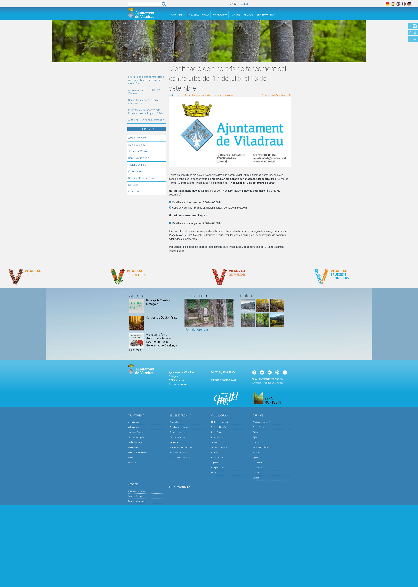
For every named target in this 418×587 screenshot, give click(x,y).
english (398, 4)
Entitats (214, 452)
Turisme (235, 14)
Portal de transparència (179, 427)
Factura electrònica (177, 437)
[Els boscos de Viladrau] (262, 311)
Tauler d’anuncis (177, 442)
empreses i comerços (136, 491)
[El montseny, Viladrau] (248, 311)
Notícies (133, 184)
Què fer (256, 473)
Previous (187, 316)
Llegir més (135, 350)
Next (231, 316)
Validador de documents (180, 457)
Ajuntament (178, 14)
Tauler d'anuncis (137, 164)
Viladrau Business (136, 496)
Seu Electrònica (199, 14)
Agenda (214, 463)
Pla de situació (217, 457)
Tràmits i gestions (177, 432)
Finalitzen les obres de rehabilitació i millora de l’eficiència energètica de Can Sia (146, 80)
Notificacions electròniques (181, 447)
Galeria (256, 478)
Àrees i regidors (137, 138)
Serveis (214, 442)
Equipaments (217, 468)
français (404, 4)
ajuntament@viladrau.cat (224, 379)
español (393, 4)
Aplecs (255, 437)
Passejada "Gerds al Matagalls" (158, 302)
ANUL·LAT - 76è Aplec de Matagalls (146, 120)
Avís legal (257, 382)
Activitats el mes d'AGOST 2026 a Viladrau (145, 92)
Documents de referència (142, 178)
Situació (256, 452)
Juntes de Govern (138, 151)
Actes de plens (136, 144)
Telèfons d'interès (218, 427)
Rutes (255, 432)
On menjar (257, 463)
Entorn (256, 442)
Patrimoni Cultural (261, 447)
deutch (409, 4)
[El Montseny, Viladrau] (277, 326)
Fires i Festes (216, 432)
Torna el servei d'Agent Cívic (274, 95)
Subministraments (219, 447)
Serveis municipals (138, 158)
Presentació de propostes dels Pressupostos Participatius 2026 (145, 112)
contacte (245, 4)
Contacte (133, 191)
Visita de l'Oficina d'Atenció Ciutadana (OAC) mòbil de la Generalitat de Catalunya (161, 340)
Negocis (248, 14)
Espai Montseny (266, 14)
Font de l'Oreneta (196, 329)
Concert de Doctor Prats (161, 317)
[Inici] (140, 12)
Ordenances (135, 171)
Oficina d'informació (261, 422)
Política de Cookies (273, 382)
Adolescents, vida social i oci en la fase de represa (211, 95)
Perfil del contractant (178, 452)
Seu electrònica (176, 422)
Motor (213, 473)
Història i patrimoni (219, 422)
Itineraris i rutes (217, 437)
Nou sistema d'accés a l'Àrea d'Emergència (143, 102)
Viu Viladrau (219, 14)
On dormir (257, 468)
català (387, 4)
